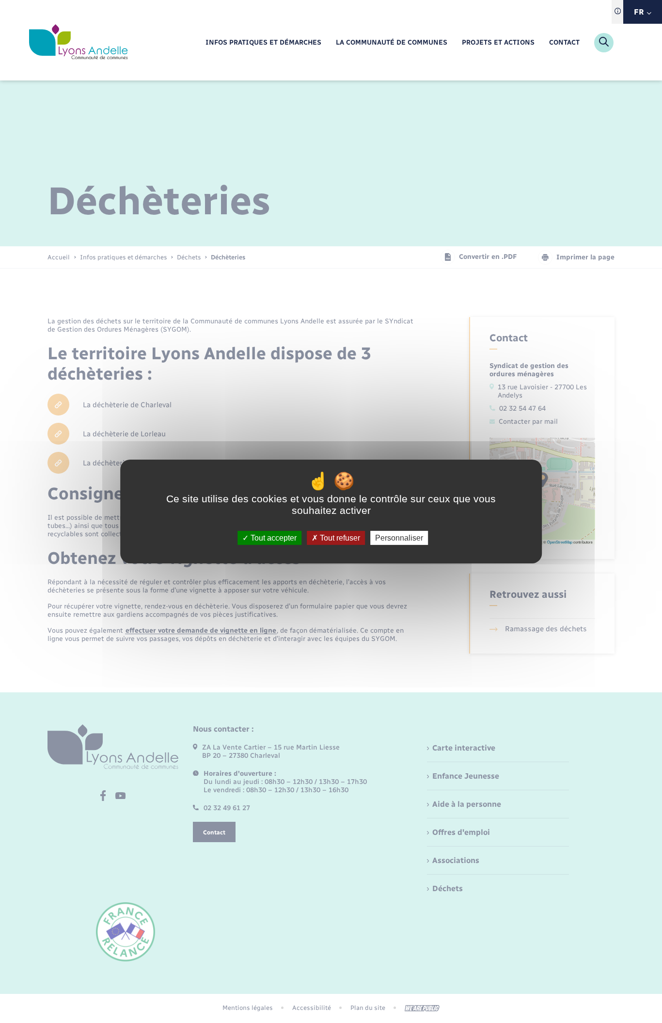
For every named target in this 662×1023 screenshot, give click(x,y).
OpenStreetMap (559, 541)
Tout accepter (273, 538)
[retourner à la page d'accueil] (78, 42)
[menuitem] (263, 43)
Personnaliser (399, 538)
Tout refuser (339, 538)
